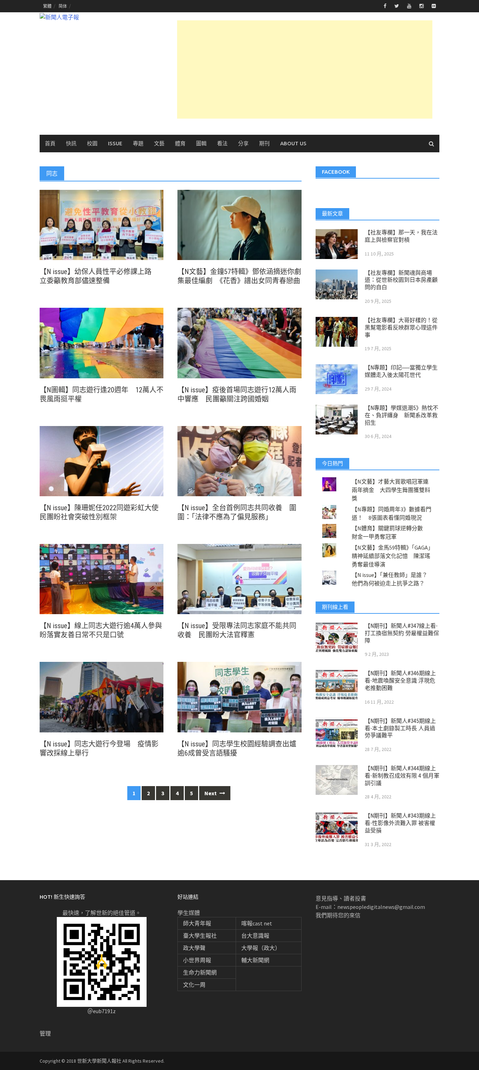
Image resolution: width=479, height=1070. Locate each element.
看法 (222, 143)
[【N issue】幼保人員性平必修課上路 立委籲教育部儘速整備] (101, 224)
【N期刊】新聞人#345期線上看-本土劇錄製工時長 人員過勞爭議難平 (400, 728)
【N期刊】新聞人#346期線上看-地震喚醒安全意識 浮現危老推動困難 (400, 680)
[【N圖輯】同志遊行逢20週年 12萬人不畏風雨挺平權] (101, 342)
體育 (180, 143)
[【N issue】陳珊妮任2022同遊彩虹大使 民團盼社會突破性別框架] (101, 460)
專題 (138, 143)
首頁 (50, 143)
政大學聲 (194, 947)
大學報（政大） (261, 947)
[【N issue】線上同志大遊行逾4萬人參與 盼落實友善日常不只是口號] (101, 578)
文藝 (159, 143)
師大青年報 (197, 923)
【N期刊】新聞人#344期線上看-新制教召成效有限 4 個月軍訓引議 (402, 775)
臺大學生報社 (200, 935)
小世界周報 (197, 960)
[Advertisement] (304, 69)
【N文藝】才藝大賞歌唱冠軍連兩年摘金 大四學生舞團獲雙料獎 (391, 490)
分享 (243, 143)
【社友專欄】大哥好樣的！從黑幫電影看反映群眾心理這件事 (401, 327)
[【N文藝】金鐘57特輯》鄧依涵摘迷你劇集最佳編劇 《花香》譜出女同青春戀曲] (239, 224)
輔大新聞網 (255, 960)
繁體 (47, 6)
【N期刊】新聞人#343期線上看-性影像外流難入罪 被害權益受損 (400, 823)
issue (115, 143)
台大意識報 (255, 935)
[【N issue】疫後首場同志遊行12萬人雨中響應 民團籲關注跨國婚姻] (239, 342)
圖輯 (201, 143)
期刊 (264, 143)
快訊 (71, 143)
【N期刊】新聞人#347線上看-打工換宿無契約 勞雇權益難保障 (402, 633)
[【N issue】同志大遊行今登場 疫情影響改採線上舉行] (101, 696)
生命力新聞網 (200, 972)
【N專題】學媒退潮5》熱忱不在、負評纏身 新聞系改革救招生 (401, 415)
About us (293, 143)
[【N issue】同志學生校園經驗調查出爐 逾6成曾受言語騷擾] (239, 696)
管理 (45, 1033)
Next (211, 793)
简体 (63, 6)
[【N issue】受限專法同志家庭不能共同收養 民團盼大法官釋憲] (239, 578)
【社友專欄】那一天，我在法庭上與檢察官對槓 (401, 236)
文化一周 (194, 984)
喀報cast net (256, 923)
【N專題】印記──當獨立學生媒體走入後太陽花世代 (401, 371)
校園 (92, 143)
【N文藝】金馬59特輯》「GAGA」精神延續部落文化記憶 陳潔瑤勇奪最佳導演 (391, 556)
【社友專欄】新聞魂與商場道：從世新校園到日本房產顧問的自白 (401, 280)
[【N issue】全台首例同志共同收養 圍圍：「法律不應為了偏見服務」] (239, 460)
